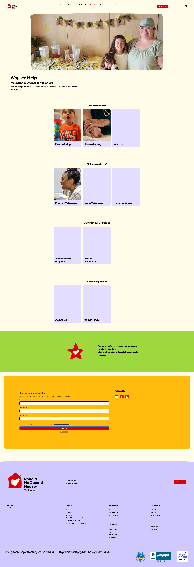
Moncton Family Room (114, 515)
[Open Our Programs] (76, 5)
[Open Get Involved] (86, 5)
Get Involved (113, 524)
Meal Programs (112, 537)
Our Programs (113, 505)
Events (153, 522)
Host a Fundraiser (113, 529)
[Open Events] (104, 5)
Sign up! (64, 428)
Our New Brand (69, 509)
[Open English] (120, 5)
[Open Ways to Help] (97, 5)
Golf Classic (154, 529)
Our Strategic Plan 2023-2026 (73, 520)
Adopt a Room (154, 509)
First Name (23, 407)
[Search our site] (186, 6)
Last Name (23, 415)
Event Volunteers (113, 534)
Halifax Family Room (113, 512)
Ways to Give (155, 505)
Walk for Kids (154, 526)
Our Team (68, 512)
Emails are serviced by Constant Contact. (61, 424)
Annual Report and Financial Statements (76, 523)
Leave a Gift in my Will (156, 515)
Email (21, 400)
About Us (69, 505)
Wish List (153, 512)
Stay (110, 509)
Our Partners (69, 515)
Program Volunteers (113, 532)
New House (111, 518)
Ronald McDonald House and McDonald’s (76, 518)
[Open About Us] (65, 5)
